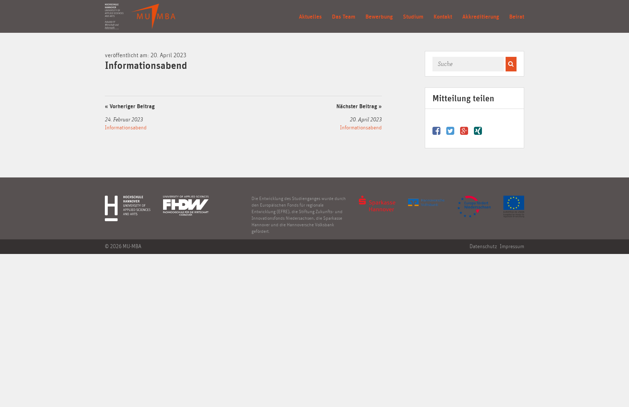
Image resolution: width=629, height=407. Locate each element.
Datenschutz (483, 246)
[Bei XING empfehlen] (478, 129)
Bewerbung (379, 17)
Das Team (343, 17)
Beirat (516, 17)
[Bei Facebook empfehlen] (439, 129)
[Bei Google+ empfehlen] (467, 129)
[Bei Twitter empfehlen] (453, 129)
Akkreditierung (480, 17)
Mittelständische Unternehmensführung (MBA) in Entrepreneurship (153, 16)
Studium (413, 17)
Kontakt (443, 17)
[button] (511, 64)
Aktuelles (310, 17)
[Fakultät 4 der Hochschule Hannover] (114, 16)
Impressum (512, 246)
